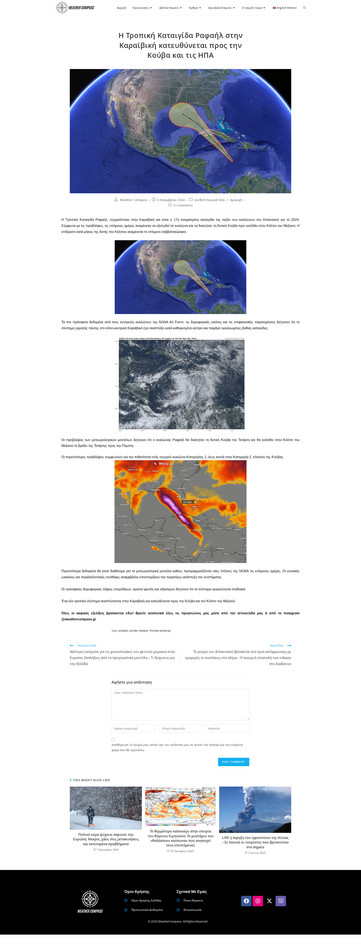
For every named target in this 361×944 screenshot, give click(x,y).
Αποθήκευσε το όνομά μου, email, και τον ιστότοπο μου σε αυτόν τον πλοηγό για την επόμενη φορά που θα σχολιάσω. (177, 747)
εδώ (129, 613)
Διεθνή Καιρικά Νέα (210, 200)
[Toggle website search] (304, 7)
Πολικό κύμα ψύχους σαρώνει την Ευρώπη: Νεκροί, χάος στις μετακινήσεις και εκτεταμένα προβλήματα (106, 839)
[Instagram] (258, 901)
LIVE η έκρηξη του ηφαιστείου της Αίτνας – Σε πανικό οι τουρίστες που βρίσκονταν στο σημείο (255, 842)
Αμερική (236, 200)
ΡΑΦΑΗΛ (143, 630)
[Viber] (281, 901)
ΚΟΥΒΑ (133, 630)
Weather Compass (133, 200)
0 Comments (183, 205)
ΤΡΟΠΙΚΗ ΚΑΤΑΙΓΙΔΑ (160, 630)
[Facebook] (246, 901)
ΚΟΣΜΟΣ (123, 630)
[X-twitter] (269, 901)
